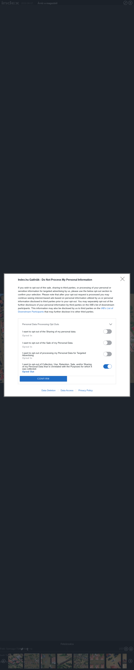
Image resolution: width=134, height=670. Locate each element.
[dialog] (67, 335)
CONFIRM (43, 378)
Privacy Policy (85, 390)
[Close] (123, 280)
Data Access (67, 390)
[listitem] (67, 324)
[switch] (107, 331)
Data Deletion (49, 390)
